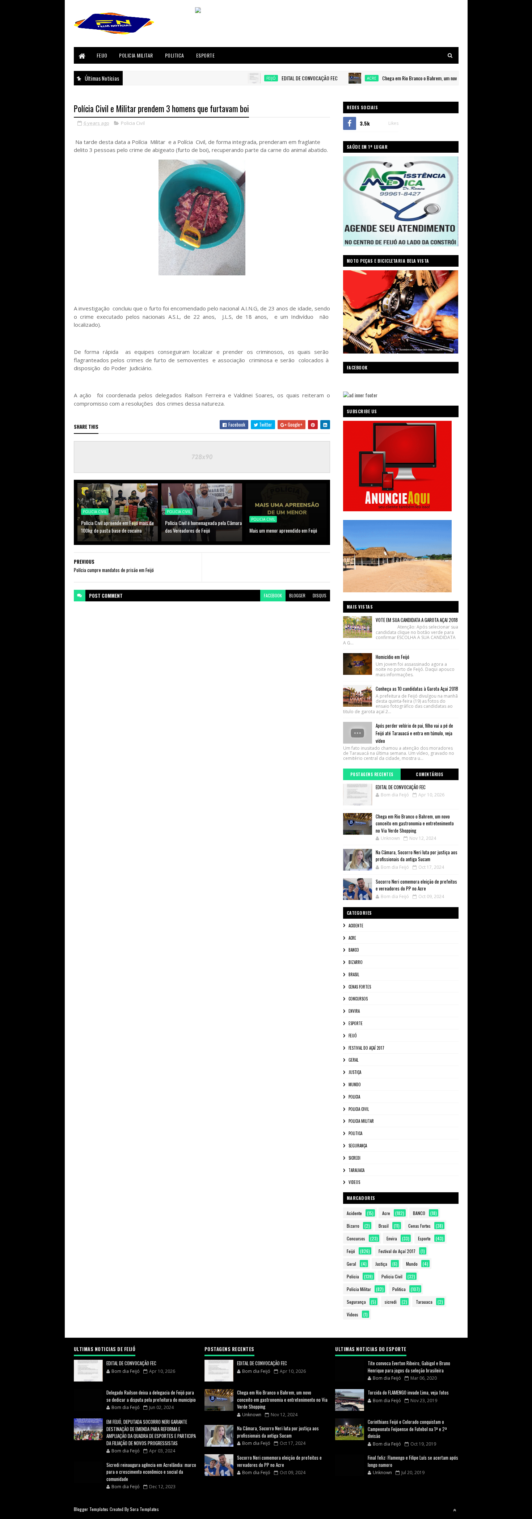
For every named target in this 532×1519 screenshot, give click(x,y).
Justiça (355, 1072)
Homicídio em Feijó (392, 656)
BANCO (354, 950)
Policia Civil (133, 123)
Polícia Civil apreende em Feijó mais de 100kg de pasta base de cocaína (117, 526)
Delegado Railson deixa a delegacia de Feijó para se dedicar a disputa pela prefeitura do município (151, 1396)
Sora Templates (144, 1509)
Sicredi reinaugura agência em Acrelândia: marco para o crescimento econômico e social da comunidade (151, 1471)
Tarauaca (356, 1170)
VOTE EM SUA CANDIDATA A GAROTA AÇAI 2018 (417, 619)
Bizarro (356, 962)
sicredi (354, 1158)
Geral (353, 1060)
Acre (341, 78)
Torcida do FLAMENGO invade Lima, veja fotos (408, 1392)
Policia (354, 1097)
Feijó (240, 78)
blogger (297, 595)
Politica (174, 55)
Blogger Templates (91, 1509)
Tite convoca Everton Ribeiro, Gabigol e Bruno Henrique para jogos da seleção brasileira (409, 1366)
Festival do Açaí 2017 (366, 1048)
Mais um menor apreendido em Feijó (283, 530)
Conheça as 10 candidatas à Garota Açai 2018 (417, 688)
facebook (273, 595)
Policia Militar (136, 55)
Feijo (102, 55)
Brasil (354, 974)
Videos (354, 1182)
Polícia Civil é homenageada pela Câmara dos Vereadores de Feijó (203, 526)
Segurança (358, 1145)
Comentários (429, 774)
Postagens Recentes (371, 774)
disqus (319, 595)
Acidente (356, 925)
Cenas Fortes (360, 987)
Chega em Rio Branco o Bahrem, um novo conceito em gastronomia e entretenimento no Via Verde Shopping (415, 823)
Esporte (205, 55)
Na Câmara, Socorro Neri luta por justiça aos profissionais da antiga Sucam (416, 856)
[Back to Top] (455, 1510)
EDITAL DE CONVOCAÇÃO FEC (279, 78)
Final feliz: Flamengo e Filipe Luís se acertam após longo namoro (413, 1461)
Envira (354, 1011)
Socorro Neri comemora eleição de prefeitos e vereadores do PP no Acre (416, 885)
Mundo (355, 1084)
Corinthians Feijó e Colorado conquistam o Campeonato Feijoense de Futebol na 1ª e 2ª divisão (407, 1428)
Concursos (358, 999)
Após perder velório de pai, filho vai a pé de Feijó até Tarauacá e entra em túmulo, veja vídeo (414, 733)
